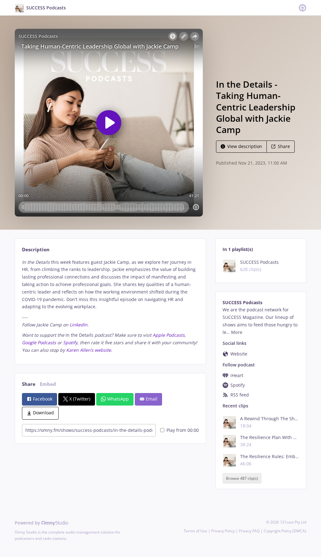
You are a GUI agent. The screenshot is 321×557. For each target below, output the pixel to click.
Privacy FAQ (249, 531)
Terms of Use (195, 531)
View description (244, 146)
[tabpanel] (110, 306)
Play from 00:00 (182, 430)
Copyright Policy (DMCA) (285, 531)
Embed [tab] (48, 384)
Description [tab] (36, 249)
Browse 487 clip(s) (242, 478)
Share (284, 146)
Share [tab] (28, 384)
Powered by (28, 523)
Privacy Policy (223, 531)
